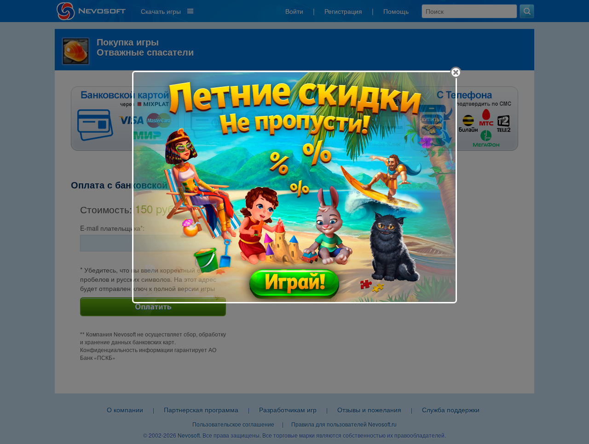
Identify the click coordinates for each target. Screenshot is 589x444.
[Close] (456, 72)
